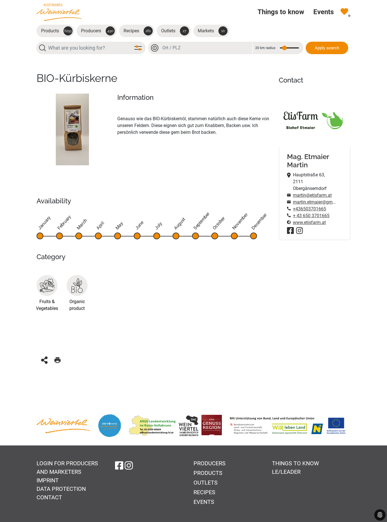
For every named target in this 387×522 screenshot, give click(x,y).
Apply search (327, 47)
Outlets (173, 30)
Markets (211, 30)
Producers (97, 30)
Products (56, 30)
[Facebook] (290, 230)
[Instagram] (299, 230)
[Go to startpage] (59, 12)
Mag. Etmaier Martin (308, 161)
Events (204, 501)
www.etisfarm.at (309, 222)
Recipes (137, 30)
